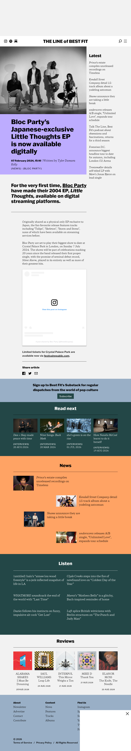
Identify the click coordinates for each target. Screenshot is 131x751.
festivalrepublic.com (56, 355)
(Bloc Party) (32, 169)
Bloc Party (74, 185)
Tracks (49, 716)
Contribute (19, 720)
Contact (18, 716)
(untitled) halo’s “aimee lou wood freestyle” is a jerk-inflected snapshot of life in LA (38, 580)
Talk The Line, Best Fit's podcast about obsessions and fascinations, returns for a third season (101, 133)
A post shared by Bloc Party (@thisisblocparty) (54, 342)
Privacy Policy (44, 742)
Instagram (84, 707)
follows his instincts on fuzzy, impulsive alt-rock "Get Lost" (36, 613)
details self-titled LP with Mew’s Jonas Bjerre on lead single (102, 173)
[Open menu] (125, 41)
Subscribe (65, 396)
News (16, 168)
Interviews (21, 444)
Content (50, 702)
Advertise (19, 711)
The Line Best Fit (65, 41)
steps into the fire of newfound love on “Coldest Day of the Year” (91, 580)
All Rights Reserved (67, 742)
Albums (50, 720)
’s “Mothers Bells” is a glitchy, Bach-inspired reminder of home (90, 597)
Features (50, 711)
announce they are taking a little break (102, 100)
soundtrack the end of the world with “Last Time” (36, 597)
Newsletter (19, 707)
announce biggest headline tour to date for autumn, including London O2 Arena (102, 154)
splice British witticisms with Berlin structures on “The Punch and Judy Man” (90, 615)
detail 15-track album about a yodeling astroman (101, 85)
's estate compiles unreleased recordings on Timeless (101, 68)
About (17, 702)
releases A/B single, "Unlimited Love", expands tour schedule (102, 115)
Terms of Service (22, 742)
